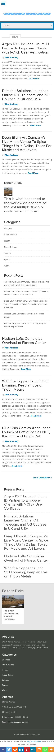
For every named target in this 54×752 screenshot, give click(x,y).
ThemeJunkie (34, 734)
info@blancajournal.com (18, 722)
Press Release (10, 247)
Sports (7, 259)
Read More (34, 78)
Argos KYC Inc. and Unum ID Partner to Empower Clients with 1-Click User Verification (25, 48)
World (7, 266)
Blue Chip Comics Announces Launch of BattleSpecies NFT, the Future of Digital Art (26, 432)
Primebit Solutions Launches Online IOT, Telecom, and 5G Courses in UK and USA (25, 95)
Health (7, 241)
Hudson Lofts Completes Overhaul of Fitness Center (24, 340)
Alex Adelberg (11, 57)
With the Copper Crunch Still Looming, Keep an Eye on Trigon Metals (25, 385)
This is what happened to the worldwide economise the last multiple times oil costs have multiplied (25, 205)
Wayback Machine (34, 741)
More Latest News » (42, 477)
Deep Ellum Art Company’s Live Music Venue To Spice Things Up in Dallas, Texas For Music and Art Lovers (27, 143)
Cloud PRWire (10, 235)
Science (7, 253)
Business (8, 228)
